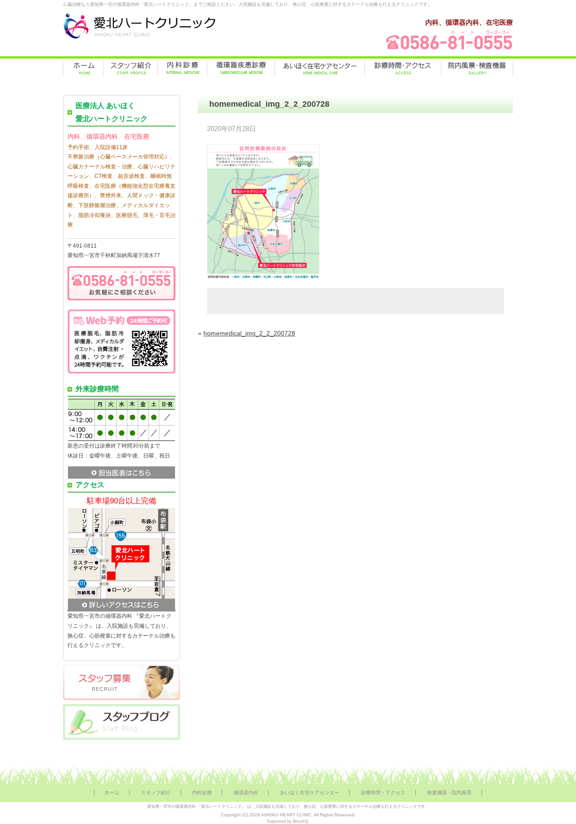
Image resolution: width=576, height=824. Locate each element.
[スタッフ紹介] (131, 68)
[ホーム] (83, 68)
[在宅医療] (320, 68)
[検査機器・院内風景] (477, 68)
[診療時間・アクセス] (403, 68)
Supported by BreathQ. (288, 821)
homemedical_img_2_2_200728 (249, 333)
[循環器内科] (241, 68)
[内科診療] (182, 68)
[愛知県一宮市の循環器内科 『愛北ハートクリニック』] (139, 39)
